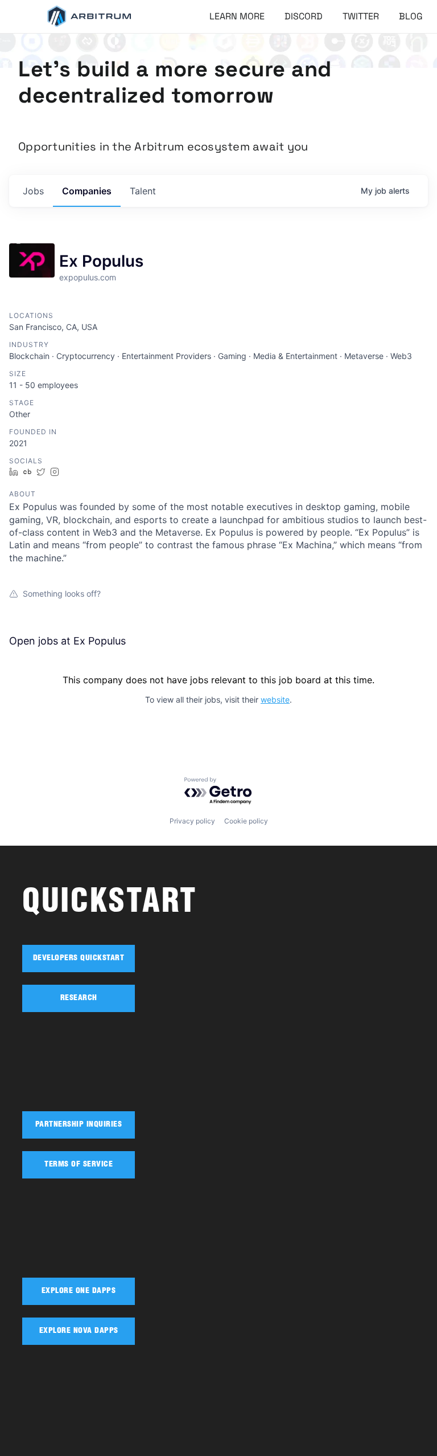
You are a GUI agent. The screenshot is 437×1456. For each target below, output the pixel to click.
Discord (304, 16)
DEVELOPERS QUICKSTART (79, 958)
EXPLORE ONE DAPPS (79, 1291)
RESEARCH (78, 998)
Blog (411, 16)
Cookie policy (246, 821)
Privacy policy (192, 821)
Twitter (361, 16)
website (275, 699)
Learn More (237, 16)
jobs (33, 191)
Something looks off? (62, 593)
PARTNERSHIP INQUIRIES (78, 1125)
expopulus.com (87, 277)
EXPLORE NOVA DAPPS (78, 1331)
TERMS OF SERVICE (78, 1165)
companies (87, 191)
